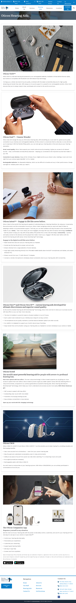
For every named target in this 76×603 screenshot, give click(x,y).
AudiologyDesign (36, 601)
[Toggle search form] (74, 8)
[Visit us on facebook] (74, 2)
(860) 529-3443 (64, 586)
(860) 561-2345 (64, 593)
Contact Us (6, 586)
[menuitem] (52, 2)
